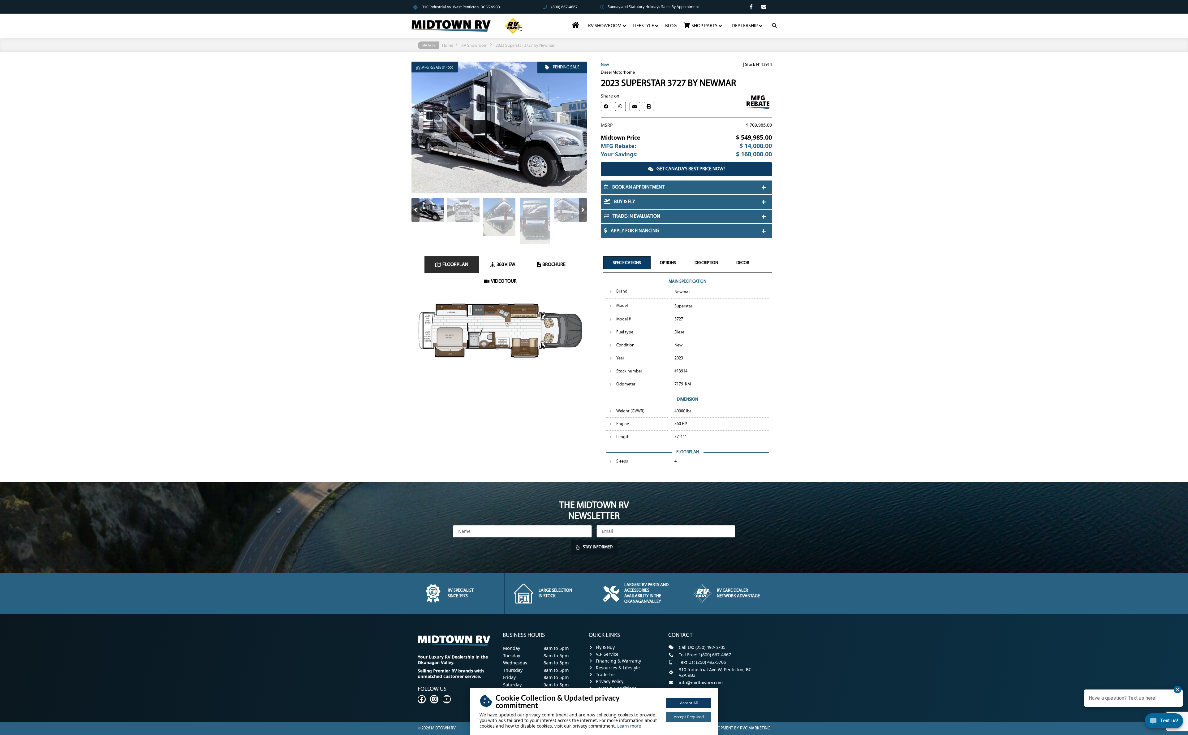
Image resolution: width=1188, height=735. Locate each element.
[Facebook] (422, 699)
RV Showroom (474, 45)
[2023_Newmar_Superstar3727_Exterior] (499, 127)
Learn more (629, 726)
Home (447, 45)
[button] (415, 210)
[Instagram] (434, 699)
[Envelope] (763, 6)
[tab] (451, 264)
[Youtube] (447, 699)
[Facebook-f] (751, 6)
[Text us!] (1164, 722)
